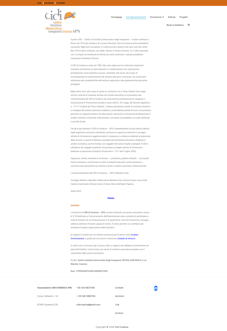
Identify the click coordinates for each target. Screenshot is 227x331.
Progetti (184, 17)
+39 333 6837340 (85, 287)
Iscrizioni (49, 3)
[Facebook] (155, 288)
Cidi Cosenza (121, 327)
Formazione (156, 17)
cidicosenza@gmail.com (88, 304)
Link (39, 3)
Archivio (119, 313)
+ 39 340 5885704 (85, 296)
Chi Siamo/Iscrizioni (136, 17)
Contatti (60, 3)
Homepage (116, 17)
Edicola (171, 17)
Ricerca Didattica (175, 25)
